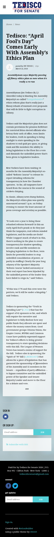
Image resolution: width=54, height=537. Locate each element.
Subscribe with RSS (18, 444)
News (17, 24)
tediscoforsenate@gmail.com (34, 474)
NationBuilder (26, 528)
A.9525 (26, 310)
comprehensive (35, 99)
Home (9, 24)
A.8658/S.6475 (31, 356)
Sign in (8, 522)
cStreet (33, 532)
